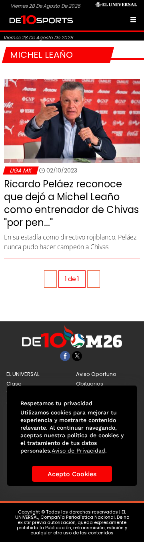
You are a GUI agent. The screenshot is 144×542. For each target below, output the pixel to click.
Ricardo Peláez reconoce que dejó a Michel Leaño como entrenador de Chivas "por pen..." (71, 203)
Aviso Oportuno (96, 374)
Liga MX (20, 170)
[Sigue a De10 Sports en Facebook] (65, 356)
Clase (14, 384)
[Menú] (133, 19)
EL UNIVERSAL (22, 374)
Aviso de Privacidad (78, 450)
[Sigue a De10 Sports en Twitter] (77, 356)
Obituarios (89, 384)
